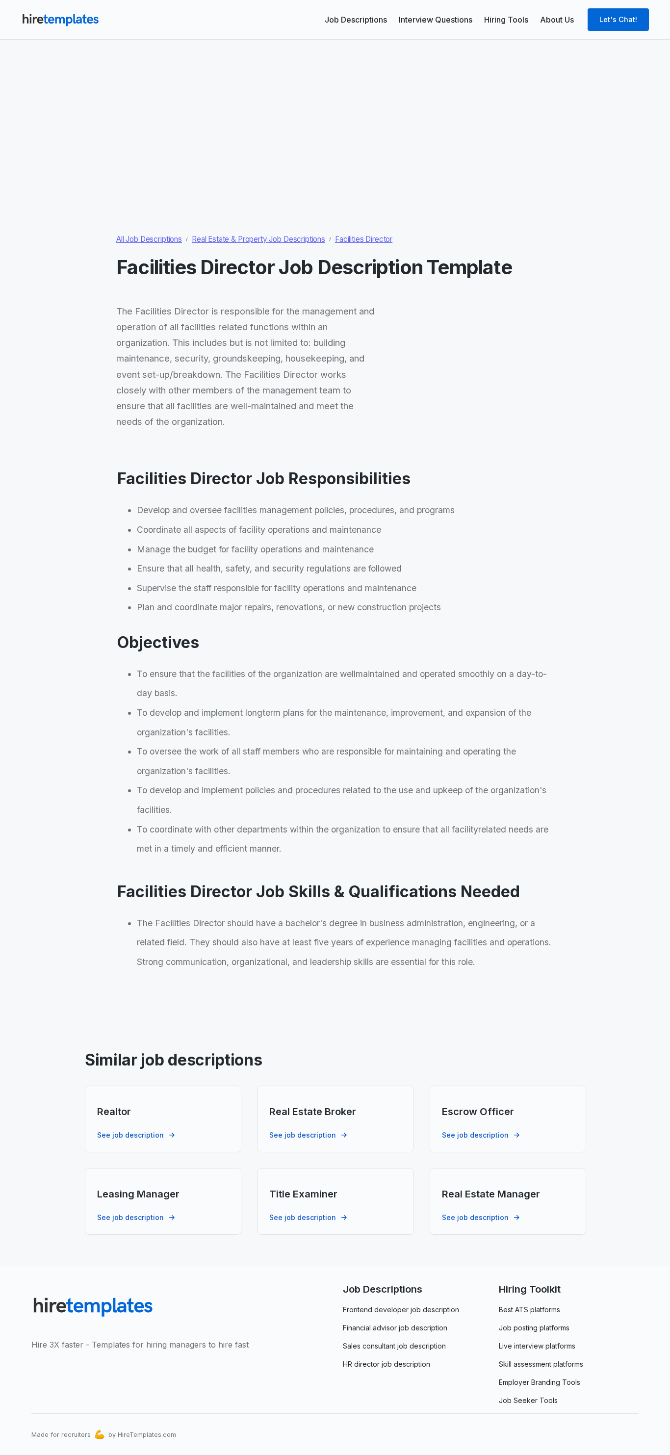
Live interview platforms (537, 1346)
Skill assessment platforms (541, 1364)
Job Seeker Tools (528, 1400)
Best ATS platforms (529, 1309)
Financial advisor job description (395, 1328)
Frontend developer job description (401, 1309)
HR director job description (386, 1364)
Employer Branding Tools (539, 1382)
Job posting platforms (534, 1328)
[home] (60, 19)
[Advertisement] (335, 113)
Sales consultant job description (394, 1346)
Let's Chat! (618, 19)
